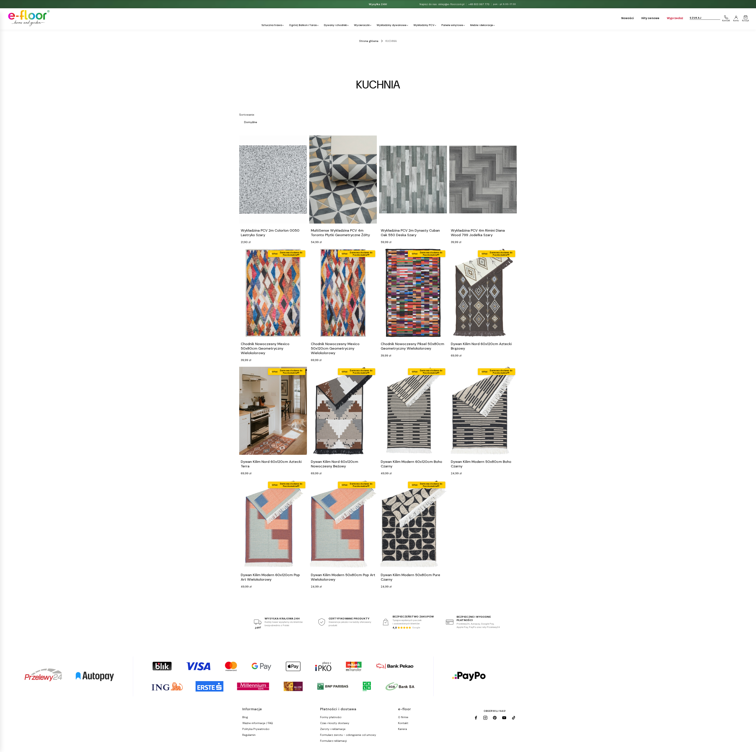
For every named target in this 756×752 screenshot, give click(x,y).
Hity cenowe (650, 18)
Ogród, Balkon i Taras (303, 25)
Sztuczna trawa (271, 25)
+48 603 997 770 (479, 4)
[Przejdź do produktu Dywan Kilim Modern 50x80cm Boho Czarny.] (483, 411)
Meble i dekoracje (481, 25)
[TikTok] (513, 718)
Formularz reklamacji (333, 741)
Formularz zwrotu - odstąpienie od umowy (348, 735)
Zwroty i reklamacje (333, 729)
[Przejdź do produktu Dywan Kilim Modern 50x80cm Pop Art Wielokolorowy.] (343, 524)
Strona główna (368, 41)
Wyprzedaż (675, 18)
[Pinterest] (495, 718)
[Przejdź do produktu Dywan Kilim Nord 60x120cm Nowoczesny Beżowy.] (343, 411)
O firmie (403, 717)
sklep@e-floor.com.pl (451, 4)
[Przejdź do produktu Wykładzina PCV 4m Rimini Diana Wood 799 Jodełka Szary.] (483, 180)
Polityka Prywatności (255, 729)
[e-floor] (28, 18)
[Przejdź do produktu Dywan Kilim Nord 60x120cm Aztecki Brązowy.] (483, 293)
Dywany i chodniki (335, 25)
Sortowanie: (247, 114)
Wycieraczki (362, 25)
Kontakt (403, 723)
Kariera (402, 729)
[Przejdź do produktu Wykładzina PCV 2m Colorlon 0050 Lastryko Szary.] (273, 180)
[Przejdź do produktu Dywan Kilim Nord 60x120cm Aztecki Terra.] (273, 411)
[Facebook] (476, 718)
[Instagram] (485, 718)
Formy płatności (330, 717)
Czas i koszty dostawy (334, 723)
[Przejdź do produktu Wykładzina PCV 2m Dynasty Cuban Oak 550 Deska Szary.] (413, 180)
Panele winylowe (452, 25)
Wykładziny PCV (423, 25)
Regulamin (249, 735)
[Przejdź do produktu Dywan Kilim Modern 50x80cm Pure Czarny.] (413, 524)
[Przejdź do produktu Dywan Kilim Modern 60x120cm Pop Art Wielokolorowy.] (273, 524)
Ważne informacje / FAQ (257, 723)
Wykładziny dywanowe (391, 25)
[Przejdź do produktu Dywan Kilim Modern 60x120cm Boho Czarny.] (413, 411)
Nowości (627, 18)
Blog (245, 717)
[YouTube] (504, 718)
